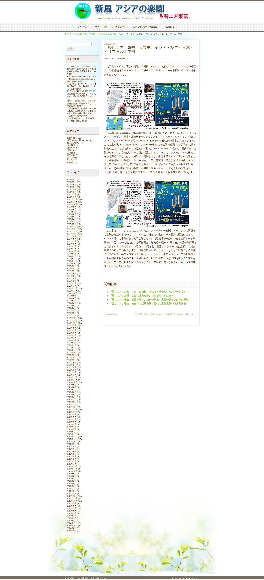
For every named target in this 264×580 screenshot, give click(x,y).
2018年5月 (71, 424)
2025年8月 (71, 209)
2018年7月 (71, 419)
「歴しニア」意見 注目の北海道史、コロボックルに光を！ (142, 295)
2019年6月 (71, 392)
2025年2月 (71, 224)
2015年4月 (71, 516)
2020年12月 (72, 348)
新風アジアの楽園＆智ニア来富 (82, 578)
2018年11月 (72, 409)
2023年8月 (71, 268)
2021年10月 (72, 323)
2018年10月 (72, 412)
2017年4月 (71, 456)
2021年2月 (71, 343)
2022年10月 (72, 293)
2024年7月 (71, 241)
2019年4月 (71, 397)
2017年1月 (71, 464)
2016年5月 (71, 484)
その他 (70, 160)
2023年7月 (71, 271)
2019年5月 (71, 395)
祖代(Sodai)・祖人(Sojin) (78, 140)
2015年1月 (71, 521)
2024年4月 (71, 249)
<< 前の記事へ (111, 314)
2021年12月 (72, 318)
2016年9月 (71, 474)
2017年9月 (71, 444)
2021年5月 (71, 335)
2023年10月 (72, 264)
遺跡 (69, 150)
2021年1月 (71, 345)
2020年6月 (71, 362)
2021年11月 (72, 320)
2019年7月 (71, 390)
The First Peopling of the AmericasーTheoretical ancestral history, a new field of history (82, 78)
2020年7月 (71, 360)
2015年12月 (72, 496)
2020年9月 (71, 355)
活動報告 (120, 26)
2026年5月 (71, 187)
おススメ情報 (73, 143)
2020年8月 (71, 357)
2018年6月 (71, 422)
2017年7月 (71, 449)
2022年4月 (71, 308)
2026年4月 (71, 189)
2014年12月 (72, 523)
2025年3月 (71, 222)
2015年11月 (72, 498)
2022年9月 (71, 296)
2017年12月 (72, 437)
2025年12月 (72, 199)
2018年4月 (71, 427)
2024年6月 (71, 244)
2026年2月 (71, 194)
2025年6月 (71, 214)
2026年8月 (71, 180)
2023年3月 (71, 281)
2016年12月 (72, 466)
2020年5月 (71, 365)
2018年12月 (72, 407)
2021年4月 (71, 338)
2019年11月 (72, 380)
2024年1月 (71, 256)
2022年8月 (71, 298)
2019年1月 (71, 404)
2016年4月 (71, 486)
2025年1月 (71, 226)
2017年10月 (72, 441)
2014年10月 (72, 526)
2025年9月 (71, 207)
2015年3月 (71, 518)
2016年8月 (71, 476)
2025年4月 (71, 219)
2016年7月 (71, 479)
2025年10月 (72, 204)
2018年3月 (71, 429)
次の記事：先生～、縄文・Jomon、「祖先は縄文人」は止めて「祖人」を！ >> (166, 314)
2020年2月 (71, 372)
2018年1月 (71, 434)
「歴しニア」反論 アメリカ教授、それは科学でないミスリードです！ (149, 291)
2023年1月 (71, 286)
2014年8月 (71, 528)
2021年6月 (71, 333)
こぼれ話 (71, 153)
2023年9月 (71, 266)
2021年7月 (71, 330)
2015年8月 (71, 506)
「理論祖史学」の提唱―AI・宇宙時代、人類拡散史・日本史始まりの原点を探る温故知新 (81, 111)
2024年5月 (71, 246)
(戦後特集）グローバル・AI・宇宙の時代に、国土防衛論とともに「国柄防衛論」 (82, 86)
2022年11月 (72, 291)
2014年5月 (71, 530)
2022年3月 (71, 310)
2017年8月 (71, 446)
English (170, 26)
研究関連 (71, 155)
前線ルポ (71, 148)
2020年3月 (71, 370)
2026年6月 (71, 184)
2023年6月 (71, 273)
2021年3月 (71, 340)
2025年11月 (72, 202)
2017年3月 (71, 459)
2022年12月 (72, 288)
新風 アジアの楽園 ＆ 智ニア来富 (80, 34)
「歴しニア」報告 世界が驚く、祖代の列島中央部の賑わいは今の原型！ (150, 299)
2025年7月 (71, 212)
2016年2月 (71, 491)
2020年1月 (71, 375)
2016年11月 (72, 469)
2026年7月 (71, 182)
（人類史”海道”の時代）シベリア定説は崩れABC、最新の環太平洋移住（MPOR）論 (81, 118)
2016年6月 (71, 481)
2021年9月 (71, 325)
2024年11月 (72, 231)
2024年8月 (71, 239)
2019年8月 (71, 387)
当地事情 (71, 145)
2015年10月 (72, 501)
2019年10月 (72, 382)
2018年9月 (71, 414)
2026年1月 (71, 197)
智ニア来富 (72, 158)
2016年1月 (71, 493)
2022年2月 (71, 313)
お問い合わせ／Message (146, 26)
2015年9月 (71, 503)
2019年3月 (71, 399)
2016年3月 (71, 488)
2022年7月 (71, 301)
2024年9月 (71, 236)
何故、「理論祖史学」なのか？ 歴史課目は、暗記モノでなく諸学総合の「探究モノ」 (82, 103)
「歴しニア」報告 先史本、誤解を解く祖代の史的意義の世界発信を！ (149, 303)
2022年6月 (71, 303)
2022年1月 (71, 315)
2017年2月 (71, 461)
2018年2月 (71, 432)
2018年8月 (71, 417)
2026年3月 (71, 192)
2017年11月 (72, 439)
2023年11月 (72, 261)
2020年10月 (72, 353)
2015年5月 (71, 513)
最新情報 (112, 34)
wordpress (180, 578)
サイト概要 (101, 26)
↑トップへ (194, 547)
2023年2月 (71, 283)
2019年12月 (72, 377)
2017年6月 (71, 451)
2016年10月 (72, 471)
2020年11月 (72, 350)
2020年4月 (71, 367)
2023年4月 (71, 278)
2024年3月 (71, 251)
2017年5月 (71, 454)
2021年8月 (71, 328)
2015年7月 (71, 508)
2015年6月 (71, 511)
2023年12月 (72, 259)
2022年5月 (71, 306)
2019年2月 (71, 402)
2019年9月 (71, 385)
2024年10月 (72, 234)
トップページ (79, 26)
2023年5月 (71, 276)
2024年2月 (71, 254)
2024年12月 (72, 229)
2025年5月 (71, 217)
